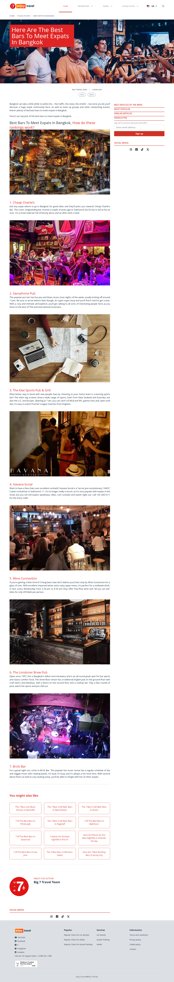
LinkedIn (20, 952)
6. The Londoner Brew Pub (28, 672)
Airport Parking (103, 939)
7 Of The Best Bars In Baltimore (94, 822)
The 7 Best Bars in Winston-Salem (60, 854)
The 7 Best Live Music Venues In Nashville (25, 808)
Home (65, 6)
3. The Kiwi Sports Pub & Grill (30, 390)
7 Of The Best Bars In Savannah (25, 838)
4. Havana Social (21, 484)
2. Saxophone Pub (22, 293)
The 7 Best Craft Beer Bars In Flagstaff (59, 822)
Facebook (21, 941)
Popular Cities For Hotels (74, 939)
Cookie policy (135, 944)
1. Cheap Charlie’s (22, 202)
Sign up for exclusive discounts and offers (130, 123)
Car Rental (101, 935)
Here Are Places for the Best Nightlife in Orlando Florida (94, 838)
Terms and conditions (139, 935)
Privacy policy (135, 939)
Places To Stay (128, 6)
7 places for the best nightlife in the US (60, 838)
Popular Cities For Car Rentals (76, 935)
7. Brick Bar (18, 766)
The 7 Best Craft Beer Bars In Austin (94, 808)
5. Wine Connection (23, 578)
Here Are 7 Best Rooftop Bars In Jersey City (94, 854)
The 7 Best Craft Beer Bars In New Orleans (59, 808)
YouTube (21, 937)
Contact (133, 949)
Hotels (99, 944)
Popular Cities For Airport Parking (78, 944)
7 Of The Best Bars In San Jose (25, 854)
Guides (106, 6)
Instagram (21, 948)
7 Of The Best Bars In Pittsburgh (25, 822)
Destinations (83, 6)
